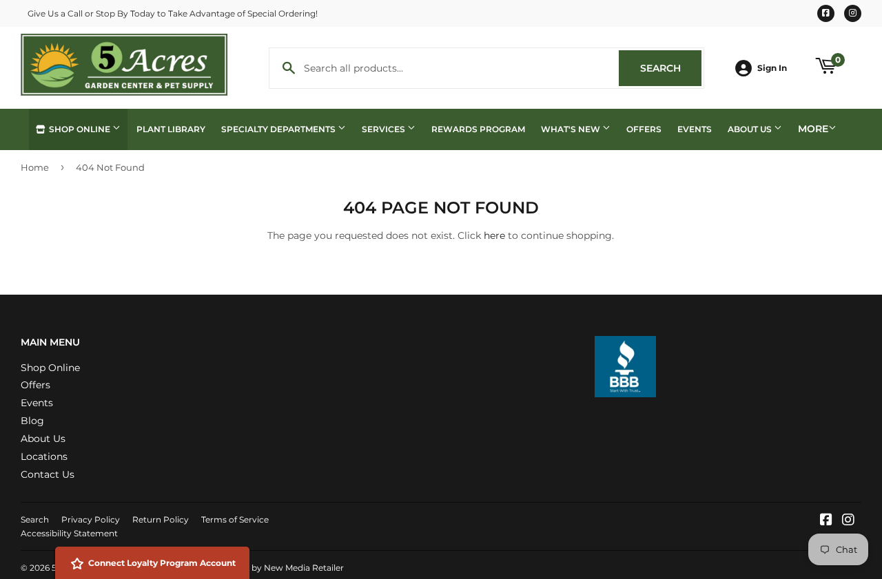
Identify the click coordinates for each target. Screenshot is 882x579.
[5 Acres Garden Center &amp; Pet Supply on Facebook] (826, 521)
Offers (644, 129)
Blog (32, 420)
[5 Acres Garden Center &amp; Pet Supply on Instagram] (848, 521)
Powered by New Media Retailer (278, 567)
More (813, 129)
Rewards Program (478, 129)
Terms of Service (235, 519)
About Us (751, 129)
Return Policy (160, 519)
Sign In (772, 68)
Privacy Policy (90, 519)
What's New (571, 129)
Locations (44, 456)
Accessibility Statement (69, 533)
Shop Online (79, 129)
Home (35, 167)
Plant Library (170, 129)
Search (670, 68)
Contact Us (47, 474)
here (494, 235)
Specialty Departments (279, 129)
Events (694, 129)
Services (384, 129)
